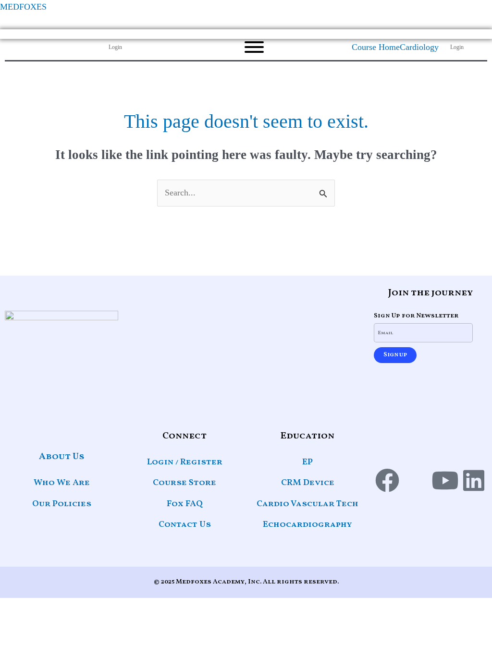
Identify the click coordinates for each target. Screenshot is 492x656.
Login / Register (184, 462)
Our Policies (61, 504)
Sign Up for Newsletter (416, 315)
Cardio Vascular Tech (307, 504)
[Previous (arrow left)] (17, 299)
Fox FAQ (185, 504)
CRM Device (307, 483)
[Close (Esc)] (460, 10)
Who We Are (62, 483)
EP (307, 462)
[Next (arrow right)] (475, 299)
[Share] (439, 10)
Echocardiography (307, 525)
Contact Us (185, 525)
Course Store (184, 483)
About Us (62, 456)
